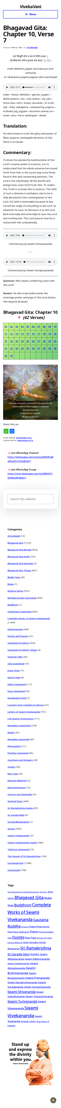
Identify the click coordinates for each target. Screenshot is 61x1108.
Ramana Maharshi (17, 780)
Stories (11, 828)
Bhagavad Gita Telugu (19, 570)
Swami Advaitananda (18, 963)
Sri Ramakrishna (35, 948)
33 (17, 348)
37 (38, 348)
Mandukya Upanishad (19, 725)
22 (11, 341)
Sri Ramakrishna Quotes (20, 808)
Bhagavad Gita (24, 438)
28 (44, 341)
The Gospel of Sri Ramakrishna (24, 856)
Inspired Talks (15, 656)
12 (11, 334)
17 (38, 334)
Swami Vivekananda (18, 835)
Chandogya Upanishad (20, 611)
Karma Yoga (14, 677)
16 (33, 334)
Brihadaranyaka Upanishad (22, 597)
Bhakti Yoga (14, 577)
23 (17, 341)
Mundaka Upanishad (18, 739)
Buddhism (13, 604)
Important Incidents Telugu (22, 649)
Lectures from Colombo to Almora (26, 704)
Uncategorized (15, 863)
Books (11, 584)
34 (22, 348)
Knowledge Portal (17, 697)
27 (38, 341)
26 (33, 341)
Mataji (15, 932)
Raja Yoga (13, 773)
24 (22, 341)
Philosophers (14, 746)
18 (44, 334)
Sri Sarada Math (16, 815)
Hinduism (25, 927)
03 (17, 326)
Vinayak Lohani (28, 1021)
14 (22, 334)
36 (33, 348)
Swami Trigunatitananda (39, 996)
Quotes (11, 766)
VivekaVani (30, 6)
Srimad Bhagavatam (18, 821)
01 (6, 326)
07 (38, 326)
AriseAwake (14, 535)
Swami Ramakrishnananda (22, 982)
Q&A (10, 938)
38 (44, 348)
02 (11, 326)
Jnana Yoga (13, 670)
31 (6, 348)
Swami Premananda (37, 978)
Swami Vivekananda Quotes (22, 842)
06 (33, 326)
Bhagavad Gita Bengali (20, 549)
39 (49, 348)
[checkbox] (53, 1100)
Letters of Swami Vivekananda (24, 711)
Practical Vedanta (46, 932)
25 (27, 341)
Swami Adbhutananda (37, 959)
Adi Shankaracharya (31, 892)
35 (27, 348)
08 (44, 326)
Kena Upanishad (16, 691)
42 (11, 355)
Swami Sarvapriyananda (37, 987)
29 (49, 341)
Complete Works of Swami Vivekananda (29, 618)
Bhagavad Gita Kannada (20, 563)
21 (6, 341)
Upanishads (14, 870)
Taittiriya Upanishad (18, 849)
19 (49, 334)
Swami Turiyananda (22, 1001)
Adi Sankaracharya (15, 892)
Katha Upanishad (17, 684)
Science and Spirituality (20, 794)
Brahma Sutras (15, 590)
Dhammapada (15, 629)
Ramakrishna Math (44, 938)
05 (27, 326)
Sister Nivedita (30, 942)
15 (27, 334)
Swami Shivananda (22, 992)
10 (55, 326)
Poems (34, 931)
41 (6, 355)
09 (49, 326)
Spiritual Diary (15, 801)
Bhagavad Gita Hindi (18, 556)
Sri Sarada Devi (19, 954)
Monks (11, 732)
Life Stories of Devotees (20, 718)
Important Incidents (18, 642)
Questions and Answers (20, 759)
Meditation (24, 932)
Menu (32, 14)
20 (55, 334)
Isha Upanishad (16, 663)
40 (55, 348)
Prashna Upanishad (18, 753)
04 (22, 326)
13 (17, 334)
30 (55, 341)
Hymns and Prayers (18, 636)
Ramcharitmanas (17, 787)
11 (6, 334)
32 (11, 348)
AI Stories (43, 892)
